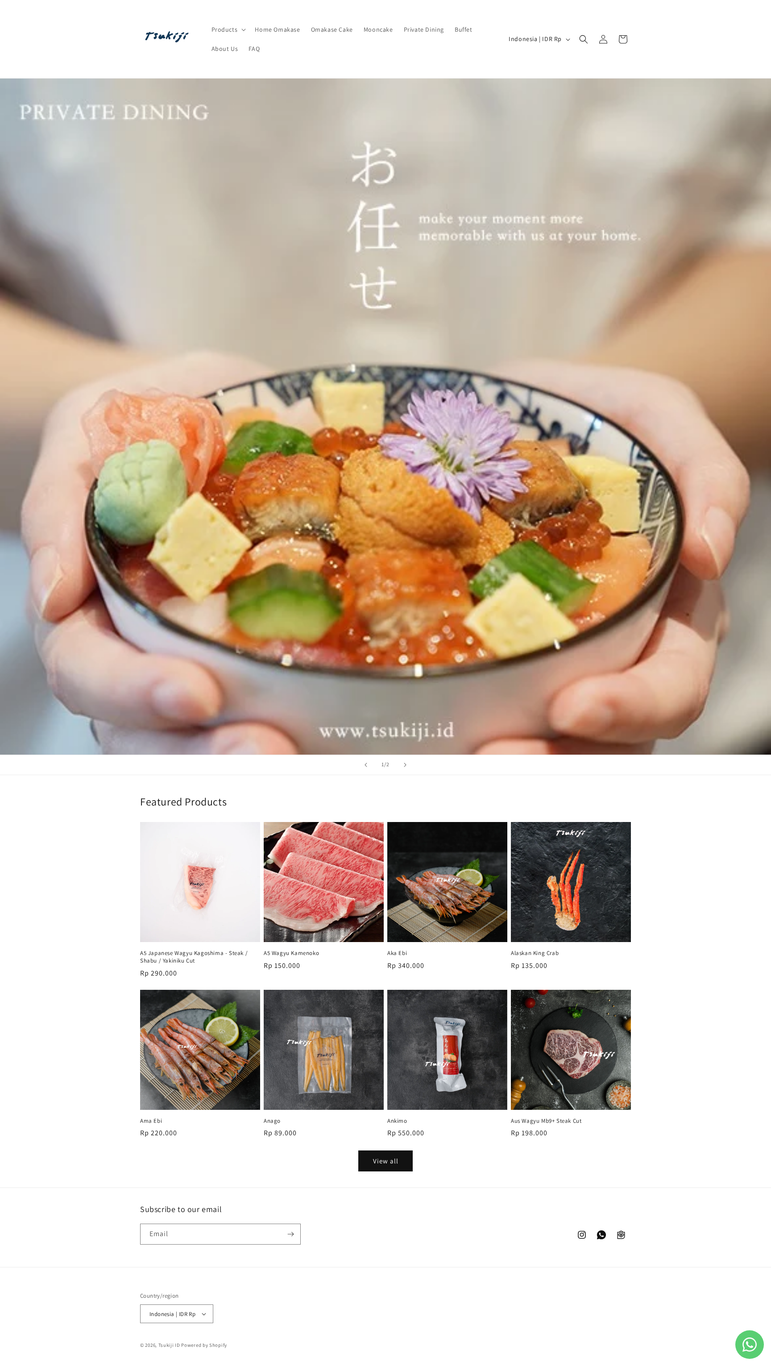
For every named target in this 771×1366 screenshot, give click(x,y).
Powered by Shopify (204, 1345)
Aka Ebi (397, 953)
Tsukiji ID (169, 1345)
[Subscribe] (290, 1234)
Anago (272, 1121)
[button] (228, 29)
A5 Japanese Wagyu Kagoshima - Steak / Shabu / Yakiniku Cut (194, 957)
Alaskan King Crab (535, 953)
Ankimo (397, 1121)
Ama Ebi (151, 1121)
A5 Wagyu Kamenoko (291, 953)
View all (385, 1161)
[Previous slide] (366, 765)
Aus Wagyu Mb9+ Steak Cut (546, 1121)
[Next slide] (405, 765)
